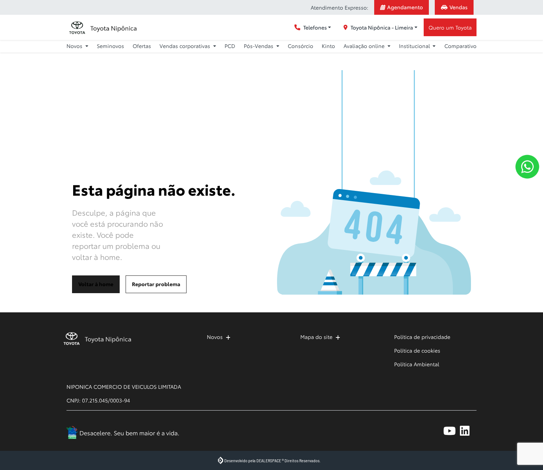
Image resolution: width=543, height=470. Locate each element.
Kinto (328, 45)
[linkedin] (468, 430)
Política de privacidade (422, 336)
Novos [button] (75, 45)
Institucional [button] (415, 45)
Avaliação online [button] (365, 45)
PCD (230, 45)
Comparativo (460, 45)
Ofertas (142, 45)
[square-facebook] (418, 430)
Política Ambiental (416, 364)
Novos (215, 336)
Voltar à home (95, 284)
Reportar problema (156, 284)
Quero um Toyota (450, 27)
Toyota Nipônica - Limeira (382, 27)
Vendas (459, 7)
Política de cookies (417, 350)
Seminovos (110, 45)
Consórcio (300, 45)
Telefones (315, 27)
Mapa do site (316, 336)
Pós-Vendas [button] (259, 45)
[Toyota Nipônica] (102, 27)
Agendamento (405, 7)
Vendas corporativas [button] (186, 45)
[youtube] (451, 430)
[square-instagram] (435, 430)
